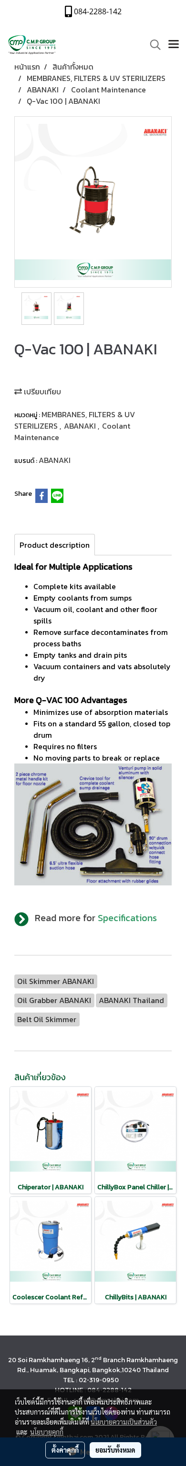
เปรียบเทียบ (41, 391)
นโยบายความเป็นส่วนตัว (124, 1421)
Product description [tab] (55, 545)
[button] (152, 45)
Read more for (96, 918)
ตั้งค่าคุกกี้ (65, 1450)
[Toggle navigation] (173, 44)
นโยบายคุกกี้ (46, 1431)
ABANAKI (81, 426)
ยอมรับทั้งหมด (115, 1450)
